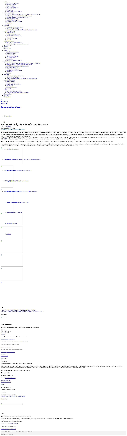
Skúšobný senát (11, 9)
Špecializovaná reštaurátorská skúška (17, 17)
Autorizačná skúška (12, 18)
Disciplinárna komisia (12, 7)
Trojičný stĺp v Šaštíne (12, 28)
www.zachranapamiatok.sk (8, 429)
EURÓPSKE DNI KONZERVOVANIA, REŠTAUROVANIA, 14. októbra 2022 (22, 311)
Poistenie (9, 23)
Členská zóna (7, 45)
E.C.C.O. (8, 39)
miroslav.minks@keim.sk (5, 339)
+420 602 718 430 (25, 341)
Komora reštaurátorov (11, 107)
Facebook (3, 434)
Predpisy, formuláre (9, 31)
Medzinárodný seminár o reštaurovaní (17, 44)
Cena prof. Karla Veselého (13, 42)
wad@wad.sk (21, 396)
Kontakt (6, 46)
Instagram (10, 434)
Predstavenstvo (11, 4)
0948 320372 (3, 334)
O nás (5, 2)
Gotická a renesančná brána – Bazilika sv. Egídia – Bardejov (18, 310)
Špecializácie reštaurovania (14, 21)
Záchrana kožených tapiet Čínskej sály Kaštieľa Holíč (21, 30)
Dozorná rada (10, 6)
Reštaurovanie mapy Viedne (14, 27)
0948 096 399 (12, 339)
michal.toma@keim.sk (5, 332)
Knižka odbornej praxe (13, 20)
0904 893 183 (13, 396)
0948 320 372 (12, 352)
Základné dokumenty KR (13, 35)
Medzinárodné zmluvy (13, 34)
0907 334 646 (10, 346)
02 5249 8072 (5, 396)
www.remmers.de (6, 382)
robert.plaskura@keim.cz (5, 352)
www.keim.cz (3, 354)
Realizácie (6, 25)
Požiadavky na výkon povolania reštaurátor (19, 16)
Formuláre (9, 37)
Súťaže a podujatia (9, 41)
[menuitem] (7, 48)
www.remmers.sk (6, 380)
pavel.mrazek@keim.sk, (17, 341)
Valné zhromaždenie (12, 3)
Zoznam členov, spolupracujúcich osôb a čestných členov (23, 14)
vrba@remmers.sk (10, 378)
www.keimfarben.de (4, 356)
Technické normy (11, 38)
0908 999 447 (14, 424)
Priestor (12, 128)
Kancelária (9, 10)
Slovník (8, 24)
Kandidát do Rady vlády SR (14, 11)
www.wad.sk (4, 399)
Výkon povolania (8, 13)
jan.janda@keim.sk (4, 346)
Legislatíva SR (10, 32)
